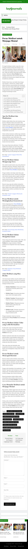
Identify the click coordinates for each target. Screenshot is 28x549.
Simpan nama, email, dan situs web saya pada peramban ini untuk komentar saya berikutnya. (14, 497)
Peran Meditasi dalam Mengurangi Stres (12, 100)
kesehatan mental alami (8, 413)
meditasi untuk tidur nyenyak (9, 424)
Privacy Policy (13, 546)
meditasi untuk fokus (18, 419)
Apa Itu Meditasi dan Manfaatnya (11, 98)
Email (5, 484)
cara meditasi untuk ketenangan (14, 411)
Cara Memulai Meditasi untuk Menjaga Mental (13, 112)
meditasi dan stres (7, 419)
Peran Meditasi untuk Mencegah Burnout (12, 110)
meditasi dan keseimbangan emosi (11, 416)
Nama (5, 477)
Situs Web (6, 490)
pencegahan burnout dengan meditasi (11, 427)
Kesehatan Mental (7, 34)
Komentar (6, 460)
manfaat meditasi (20, 413)
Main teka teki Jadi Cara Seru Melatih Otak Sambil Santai (19, 534)
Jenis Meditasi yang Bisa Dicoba (10, 105)
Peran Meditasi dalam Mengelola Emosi (12, 103)
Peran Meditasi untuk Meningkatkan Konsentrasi (14, 101)
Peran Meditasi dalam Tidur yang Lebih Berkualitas (12, 107)
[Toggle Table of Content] (22, 96)
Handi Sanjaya (7, 44)
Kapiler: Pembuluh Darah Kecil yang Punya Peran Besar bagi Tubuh (12, 1)
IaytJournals (14, 8)
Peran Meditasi (6, 430)
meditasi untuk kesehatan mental (10, 422)
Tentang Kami (21, 546)
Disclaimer (6, 546)
